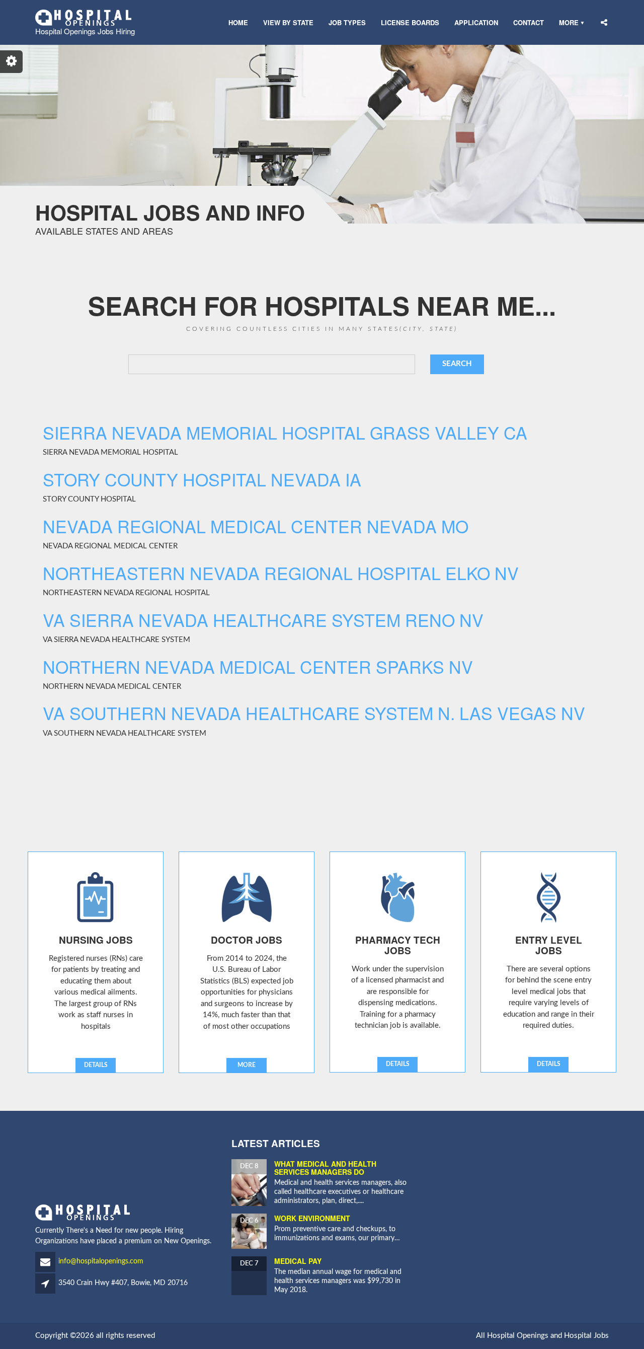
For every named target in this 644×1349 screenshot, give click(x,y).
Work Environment (312, 1218)
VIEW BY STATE (288, 22)
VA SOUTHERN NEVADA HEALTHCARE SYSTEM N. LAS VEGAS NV (314, 712)
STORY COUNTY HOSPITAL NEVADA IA (202, 479)
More (569, 22)
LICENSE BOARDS (410, 22)
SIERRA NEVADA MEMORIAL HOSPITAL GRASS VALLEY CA (285, 432)
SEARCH (457, 364)
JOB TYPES (347, 22)
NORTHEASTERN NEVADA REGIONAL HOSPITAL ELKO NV (281, 572)
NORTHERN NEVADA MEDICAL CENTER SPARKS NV (258, 666)
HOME (238, 22)
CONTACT (528, 22)
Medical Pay (297, 1261)
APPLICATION (476, 22)
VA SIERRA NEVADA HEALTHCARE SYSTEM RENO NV (263, 619)
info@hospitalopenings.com (100, 1261)
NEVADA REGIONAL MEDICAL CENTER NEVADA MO (255, 526)
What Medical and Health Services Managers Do (325, 1167)
